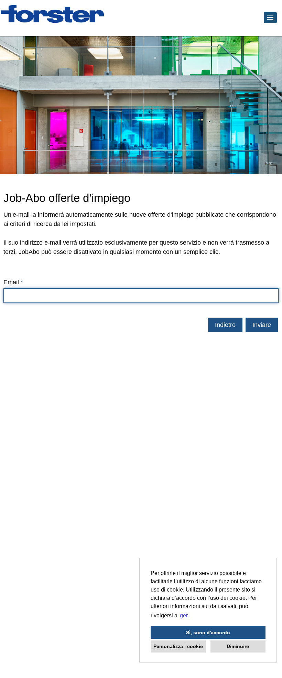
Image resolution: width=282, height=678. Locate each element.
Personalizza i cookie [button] (178, 646)
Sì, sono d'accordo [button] (208, 632)
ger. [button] (184, 615)
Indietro (225, 324)
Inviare (261, 324)
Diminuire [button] (238, 646)
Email (13, 282)
